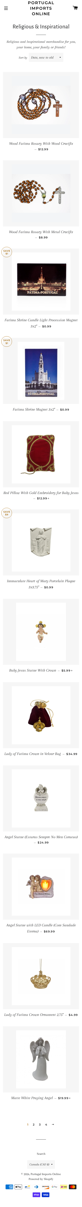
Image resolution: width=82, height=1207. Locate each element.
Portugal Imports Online (41, 8)
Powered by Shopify (41, 1179)
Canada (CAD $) (39, 1164)
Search (41, 1154)
